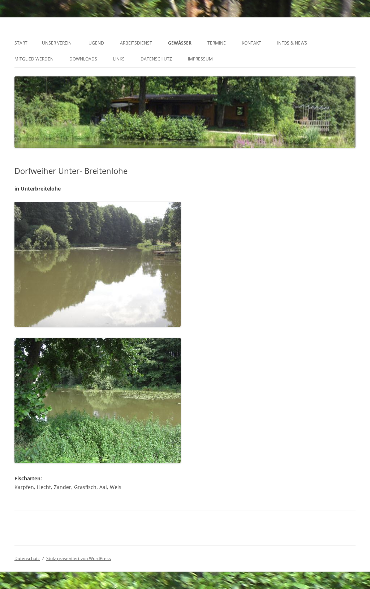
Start (20, 43)
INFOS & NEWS (292, 43)
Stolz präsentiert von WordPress (78, 558)
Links (119, 59)
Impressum (200, 59)
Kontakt (251, 43)
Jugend (95, 43)
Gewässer (180, 43)
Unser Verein (57, 43)
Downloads (83, 59)
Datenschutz (156, 59)
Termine (216, 43)
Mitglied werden (33, 59)
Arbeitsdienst (136, 43)
